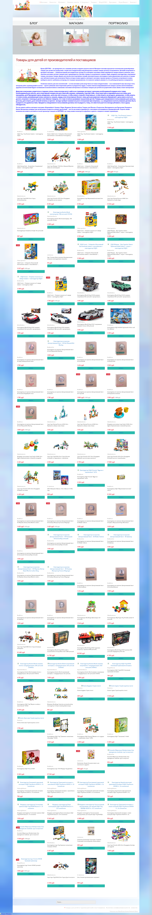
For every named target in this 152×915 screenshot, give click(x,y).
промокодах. (114, 111)
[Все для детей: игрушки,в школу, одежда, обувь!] (22, 5)
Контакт (133, 2)
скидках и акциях (103, 111)
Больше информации (40, 50)
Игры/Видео (123, 2)
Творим (93, 2)
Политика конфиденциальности (118, 908)
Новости (52, 2)
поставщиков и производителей (108, 109)
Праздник (112, 2)
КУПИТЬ (31, 142)
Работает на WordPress (117, 911)
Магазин (44, 2)
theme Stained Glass (131, 911)
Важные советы (73, 2)
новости (134, 908)
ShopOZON (103, 2)
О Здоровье (84, 2)
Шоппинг (61, 2)
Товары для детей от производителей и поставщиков (85, 908)
